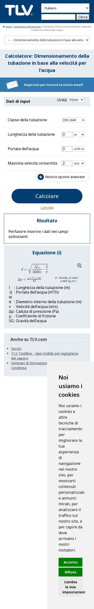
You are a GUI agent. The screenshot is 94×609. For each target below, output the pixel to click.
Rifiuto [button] (70, 572)
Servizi (16, 348)
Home (9, 26)
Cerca (82, 17)
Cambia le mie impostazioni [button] (72, 587)
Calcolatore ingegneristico (27, 26)
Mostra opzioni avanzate (65, 176)
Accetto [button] (71, 562)
